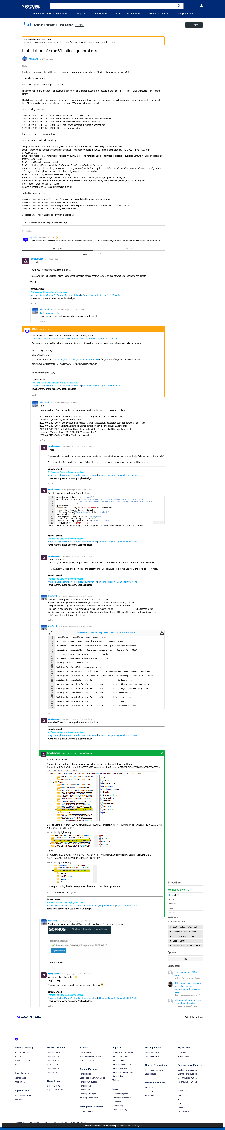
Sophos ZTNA (53, 1056)
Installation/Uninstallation (184, 936)
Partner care (85, 1090)
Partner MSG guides (88, 1082)
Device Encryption (22, 1060)
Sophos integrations (23, 1095)
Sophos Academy (119, 1110)
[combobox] (112, 6)
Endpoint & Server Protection (185, 931)
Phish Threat (20, 1082)
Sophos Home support (187, 1070)
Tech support (117, 1080)
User (201, 5)
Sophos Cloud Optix (55, 1090)
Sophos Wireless (54, 1068)
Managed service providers (91, 1056)
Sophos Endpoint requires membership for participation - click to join (112, 1125)
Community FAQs (152, 1056)
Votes (93, 254)
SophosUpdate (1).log (49, 313)
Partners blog (85, 1074)
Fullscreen (158, 522)
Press (180, 1103)
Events (181, 1099)
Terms (30, 1123)
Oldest (84, 254)
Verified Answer (177, 889)
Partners (99, 13)
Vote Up (31, 303)
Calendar (149, 1091)
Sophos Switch (53, 1060)
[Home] (35, 7)
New (196, 25)
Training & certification (89, 1098)
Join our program (87, 1060)
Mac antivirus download (188, 1078)
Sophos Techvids (119, 1068)
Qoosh (33, 237)
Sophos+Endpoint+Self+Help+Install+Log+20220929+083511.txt (106, 632)
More (81, 25)
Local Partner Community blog (92, 1078)
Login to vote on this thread (172, 894)
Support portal (118, 1060)
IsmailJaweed (37, 258)
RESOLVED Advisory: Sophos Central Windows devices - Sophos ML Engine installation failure (76, 338)
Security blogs (118, 1106)
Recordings (150, 1095)
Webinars (149, 1088)
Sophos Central (179, 941)
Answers (129, 248)
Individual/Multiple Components (186, 945)
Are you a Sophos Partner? (42, 295)
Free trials (182, 1052)
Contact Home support (187, 1074)
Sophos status (118, 1076)
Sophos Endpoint (22, 1052)
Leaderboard (150, 1074)
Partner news (85, 1086)
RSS (185, 959)
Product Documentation (68, 295)
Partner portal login (88, 1094)
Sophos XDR (20, 1056)
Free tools (19, 1099)
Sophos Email (20, 1078)
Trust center (117, 1102)
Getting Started (157, 13)
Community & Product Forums (48, 13)
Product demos (184, 1056)
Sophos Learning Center (122, 1072)
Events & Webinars (126, 13)
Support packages (120, 1056)
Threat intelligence (120, 1094)
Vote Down (35, 303)
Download (161, 632)
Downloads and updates (122, 1052)
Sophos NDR (52, 1072)
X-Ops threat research (121, 1098)
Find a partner (86, 1052)
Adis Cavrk (33, 59)
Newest (102, 254)
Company (182, 1095)
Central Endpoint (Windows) (185, 927)
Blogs (79, 13)
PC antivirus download (187, 1082)
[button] (179, 6)
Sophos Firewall (54, 1052)
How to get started (152, 1052)
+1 (162, 753)
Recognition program (154, 1070)
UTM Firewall (52, 1064)
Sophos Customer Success (123, 1064)
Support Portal (185, 13)
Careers (181, 1107)
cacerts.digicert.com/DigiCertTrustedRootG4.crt (76, 359)
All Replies (57, 248)
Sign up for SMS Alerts (109, 295)
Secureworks (183, 1111)
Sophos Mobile (21, 1064)
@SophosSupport (89, 295)
